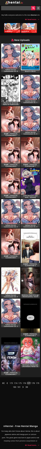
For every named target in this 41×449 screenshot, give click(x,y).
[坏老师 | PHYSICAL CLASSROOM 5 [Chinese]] (10, 242)
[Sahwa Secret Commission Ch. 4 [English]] (30, 211)
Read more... (32, 19)
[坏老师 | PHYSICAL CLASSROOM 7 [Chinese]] (30, 150)
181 (19, 387)
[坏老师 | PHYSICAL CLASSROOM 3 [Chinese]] (30, 316)
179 (37, 383)
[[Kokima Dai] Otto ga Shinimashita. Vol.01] (30, 280)
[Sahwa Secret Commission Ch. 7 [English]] (30, 87)
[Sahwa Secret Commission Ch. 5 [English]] (10, 211)
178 (33, 383)
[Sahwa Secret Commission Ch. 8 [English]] (10, 56)
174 (15, 383)
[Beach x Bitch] (30, 57)
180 (14, 387)
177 (28, 383)
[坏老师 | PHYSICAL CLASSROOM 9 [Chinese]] (10, 119)
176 (24, 383)
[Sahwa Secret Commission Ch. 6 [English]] (30, 118)
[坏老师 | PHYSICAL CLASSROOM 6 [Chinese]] (10, 181)
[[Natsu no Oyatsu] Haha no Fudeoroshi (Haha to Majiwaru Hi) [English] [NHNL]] (10, 88)
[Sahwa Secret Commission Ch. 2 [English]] (10, 311)
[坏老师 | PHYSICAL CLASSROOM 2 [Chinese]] (10, 354)
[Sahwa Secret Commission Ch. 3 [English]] (10, 280)
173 (11, 383)
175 (20, 383)
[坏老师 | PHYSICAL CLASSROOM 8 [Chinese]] (10, 150)
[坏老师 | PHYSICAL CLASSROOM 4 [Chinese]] (30, 246)
